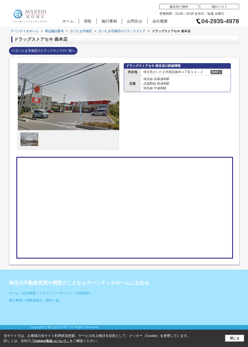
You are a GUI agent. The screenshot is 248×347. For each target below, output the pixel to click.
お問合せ (134, 21)
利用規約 (82, 293)
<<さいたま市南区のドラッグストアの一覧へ (43, 50)
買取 (88, 21)
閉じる (235, 338)
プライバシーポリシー (55, 293)
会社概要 (160, 21)
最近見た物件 (179, 6)
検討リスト (219, 6)
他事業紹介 (33, 300)
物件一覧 (51, 300)
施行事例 (109, 21)
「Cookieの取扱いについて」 (50, 341)
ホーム (68, 21)
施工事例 (16, 300)
